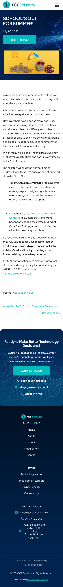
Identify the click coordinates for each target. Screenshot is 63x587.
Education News (23, 292)
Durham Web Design (37, 579)
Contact (31, 454)
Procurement (31, 448)
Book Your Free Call (32, 370)
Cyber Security (31, 486)
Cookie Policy (41, 560)
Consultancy (31, 493)
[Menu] (57, 5)
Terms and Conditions (32, 565)
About (31, 442)
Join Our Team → (51, 312)
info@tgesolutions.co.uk (17, 273)
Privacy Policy (24, 560)
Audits (31, 436)
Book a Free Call (19, 39)
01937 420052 (33, 394)
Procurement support (31, 480)
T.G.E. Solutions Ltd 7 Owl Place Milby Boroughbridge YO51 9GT (33, 531)
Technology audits (31, 474)
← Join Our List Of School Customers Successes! (30, 306)
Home (31, 429)
